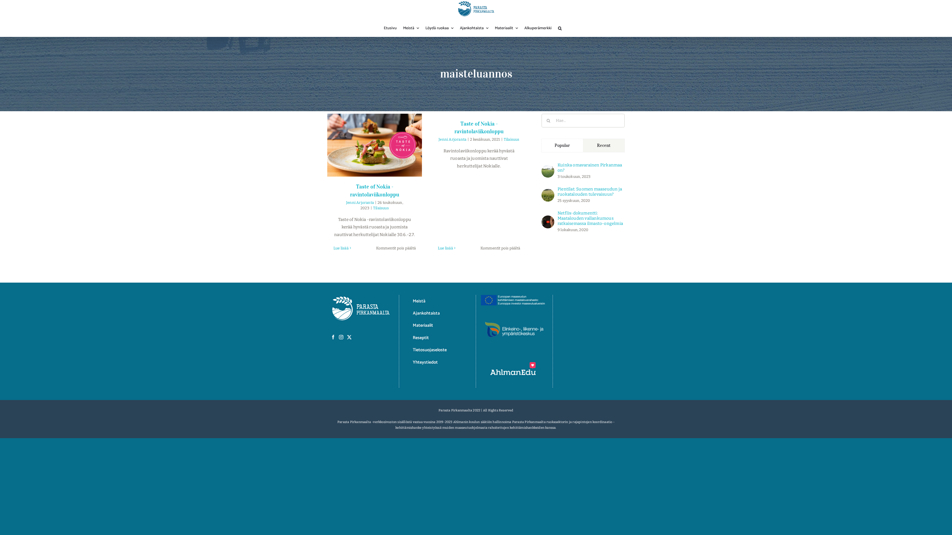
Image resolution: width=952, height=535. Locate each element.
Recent (604, 145)
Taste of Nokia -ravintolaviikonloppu (375, 140)
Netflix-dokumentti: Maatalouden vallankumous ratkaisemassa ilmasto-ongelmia (590, 218)
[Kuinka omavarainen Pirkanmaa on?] (547, 168)
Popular (562, 145)
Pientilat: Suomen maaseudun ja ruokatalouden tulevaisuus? (590, 192)
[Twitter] (349, 337)
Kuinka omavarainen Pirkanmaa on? (590, 167)
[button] (560, 28)
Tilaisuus (381, 208)
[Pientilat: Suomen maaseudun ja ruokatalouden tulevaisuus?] (547, 192)
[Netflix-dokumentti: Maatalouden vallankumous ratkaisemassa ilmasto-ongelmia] (547, 219)
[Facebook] (333, 337)
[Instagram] (341, 337)
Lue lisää (341, 248)
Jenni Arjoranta (360, 202)
